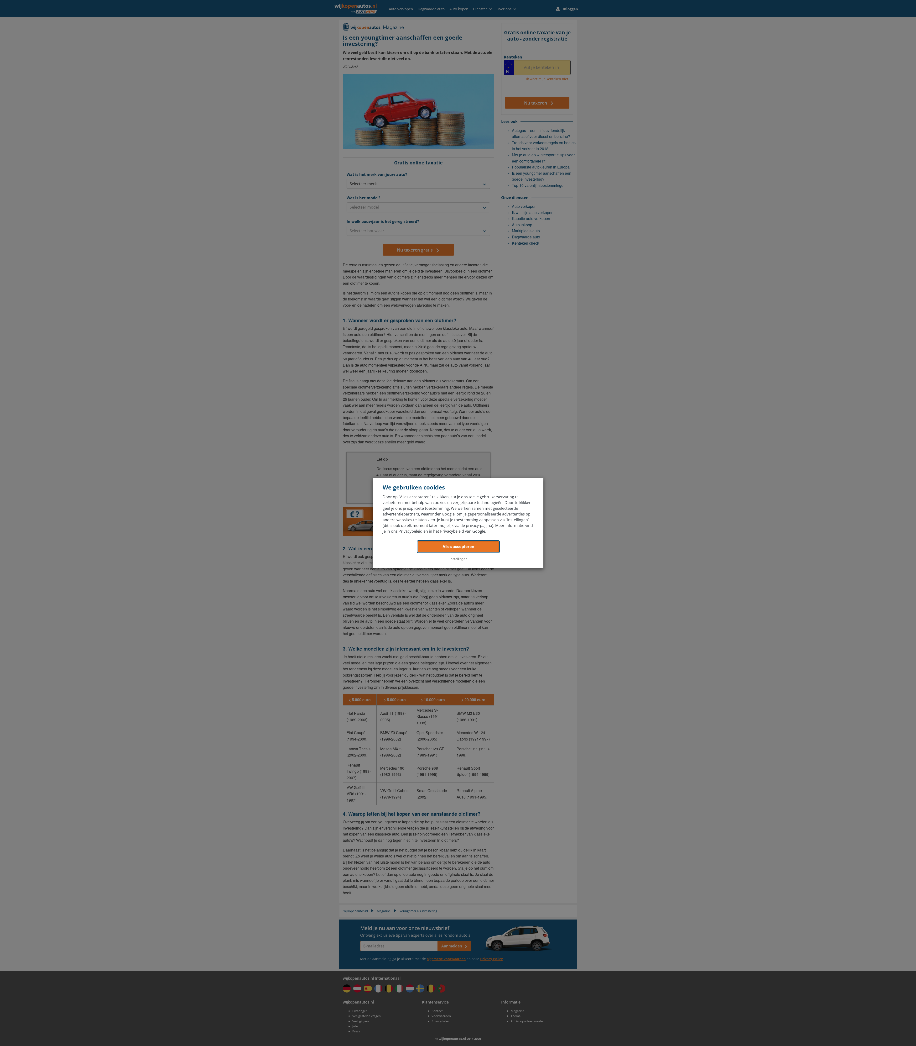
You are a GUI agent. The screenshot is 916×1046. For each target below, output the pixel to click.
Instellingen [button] (458, 559)
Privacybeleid (410, 531)
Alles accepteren (458, 546)
